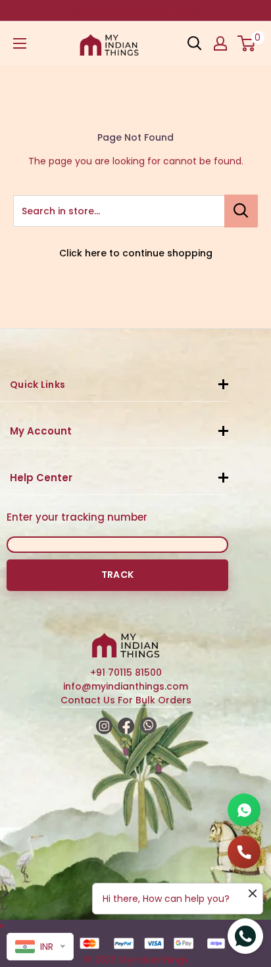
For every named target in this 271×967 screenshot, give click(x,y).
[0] (247, 43)
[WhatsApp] (244, 809)
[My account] (220, 43)
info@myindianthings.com (125, 686)
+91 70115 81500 (126, 672)
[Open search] (194, 43)
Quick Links (37, 384)
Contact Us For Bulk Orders (126, 700)
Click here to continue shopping (135, 253)
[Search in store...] (241, 211)
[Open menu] (19, 43)
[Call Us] (244, 852)
